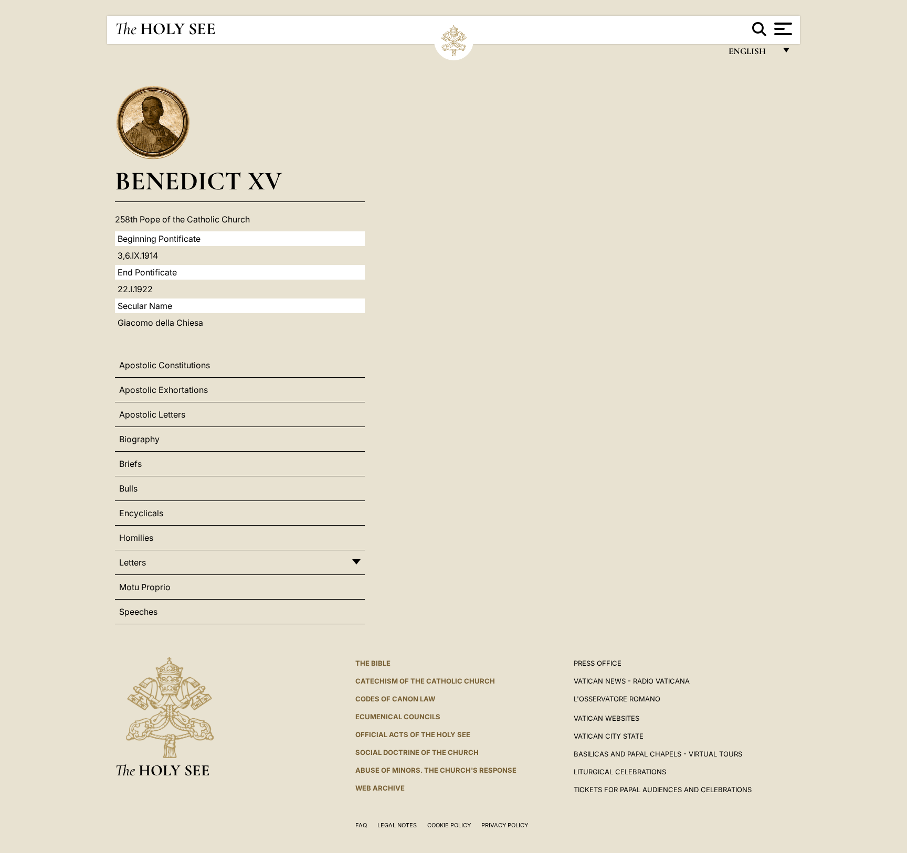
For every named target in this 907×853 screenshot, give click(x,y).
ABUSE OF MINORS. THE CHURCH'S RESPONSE (435, 770)
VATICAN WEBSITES (606, 718)
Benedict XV (198, 181)
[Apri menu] (782, 29)
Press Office (597, 663)
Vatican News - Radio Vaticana (632, 681)
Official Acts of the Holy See (412, 734)
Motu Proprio (145, 587)
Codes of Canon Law (395, 699)
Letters (132, 562)
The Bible (373, 663)
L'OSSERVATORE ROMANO (617, 699)
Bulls (128, 488)
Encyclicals (141, 513)
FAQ (361, 825)
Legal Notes (397, 825)
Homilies (136, 537)
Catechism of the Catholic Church (425, 681)
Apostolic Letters (152, 414)
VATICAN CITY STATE (609, 736)
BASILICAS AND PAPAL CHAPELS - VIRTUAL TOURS (658, 754)
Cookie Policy (449, 825)
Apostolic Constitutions (164, 365)
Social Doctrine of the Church (417, 752)
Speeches (138, 611)
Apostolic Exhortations (163, 390)
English (751, 54)
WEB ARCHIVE (380, 788)
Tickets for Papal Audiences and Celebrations (663, 789)
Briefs (130, 464)
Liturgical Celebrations (620, 771)
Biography (139, 439)
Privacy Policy (504, 825)
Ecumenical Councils (397, 716)
